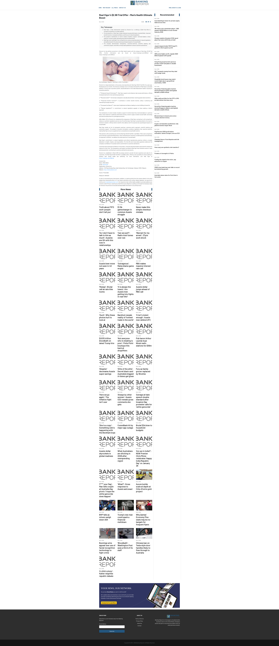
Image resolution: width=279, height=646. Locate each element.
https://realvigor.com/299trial (106, 158)
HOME (100, 7)
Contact (139, 625)
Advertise (139, 623)
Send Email (105, 164)
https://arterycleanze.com (110, 169)
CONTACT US (122, 7)
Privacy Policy (139, 621)
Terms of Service (139, 618)
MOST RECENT (106, 7)
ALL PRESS (115, 7)
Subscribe (111, 631)
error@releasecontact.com (111, 182)
